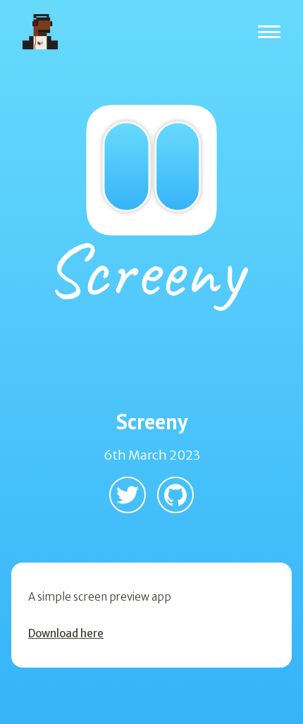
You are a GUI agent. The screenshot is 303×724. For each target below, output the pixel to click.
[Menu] (269, 32)
